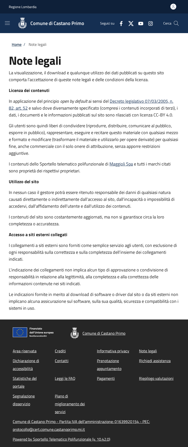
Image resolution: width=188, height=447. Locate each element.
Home (17, 44)
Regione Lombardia (22, 6)
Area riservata (24, 351)
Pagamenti (106, 378)
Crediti (60, 351)
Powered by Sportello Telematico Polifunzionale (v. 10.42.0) (61, 439)
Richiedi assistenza (155, 361)
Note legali (148, 351)
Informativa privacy (113, 351)
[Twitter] (129, 23)
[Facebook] (119, 23)
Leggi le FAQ (65, 378)
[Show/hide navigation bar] (7, 23)
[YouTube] (139, 23)
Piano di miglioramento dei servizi (70, 404)
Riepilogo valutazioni (156, 378)
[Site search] (176, 23)
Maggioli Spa (121, 164)
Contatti (62, 361)
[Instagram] (148, 23)
